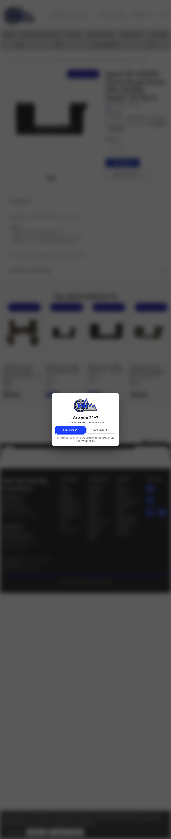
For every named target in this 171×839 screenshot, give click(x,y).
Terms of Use (108, 437)
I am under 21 (101, 430)
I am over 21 (70, 430)
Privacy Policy (87, 441)
